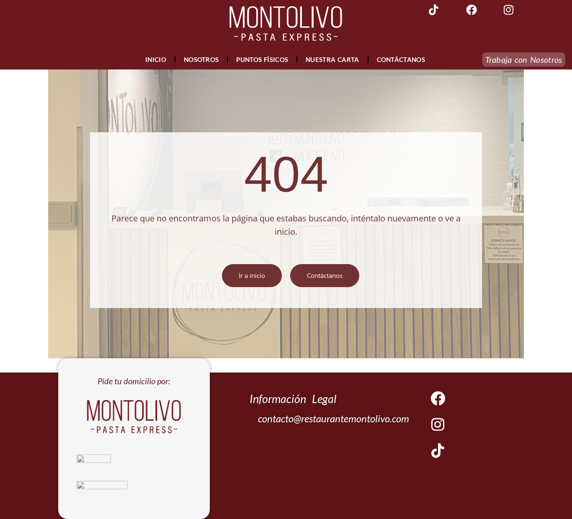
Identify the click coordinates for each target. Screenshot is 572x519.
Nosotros (201, 59)
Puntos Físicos (262, 59)
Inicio (155, 59)
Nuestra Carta (332, 59)
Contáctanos (401, 59)
